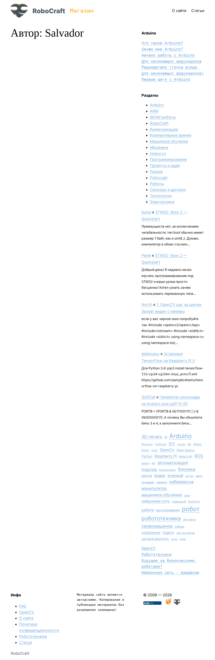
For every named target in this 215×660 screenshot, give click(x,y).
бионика (186, 469)
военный (175, 475)
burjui (146, 212)
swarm (146, 463)
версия (147, 476)
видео (159, 475)
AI (165, 437)
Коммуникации (164, 129)
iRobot (197, 444)
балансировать (167, 469)
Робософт (159, 177)
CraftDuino (161, 444)
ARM (154, 111)
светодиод (189, 519)
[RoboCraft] (177, 603)
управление (151, 533)
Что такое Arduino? (162, 43)
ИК (153, 463)
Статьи (25, 642)
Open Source (185, 450)
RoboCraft (49, 11)
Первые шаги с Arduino (166, 79)
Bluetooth (147, 444)
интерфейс (148, 482)
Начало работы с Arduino (168, 55)
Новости (158, 153)
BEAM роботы (163, 117)
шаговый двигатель (155, 538)
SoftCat (148, 397)
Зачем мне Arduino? (162, 49)
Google (181, 444)
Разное (156, 171)
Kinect (145, 450)
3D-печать (152, 436)
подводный (179, 501)
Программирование (168, 159)
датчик (189, 475)
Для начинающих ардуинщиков (172, 61)
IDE (189, 444)
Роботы (157, 184)
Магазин (82, 11)
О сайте (26, 618)
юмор (183, 539)
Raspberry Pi (166, 456)
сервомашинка (157, 526)
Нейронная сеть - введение (170, 572)
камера (162, 482)
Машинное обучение (169, 141)
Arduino (157, 105)
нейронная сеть (156, 501)
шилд (174, 538)
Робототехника (157, 554)
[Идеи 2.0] (168, 603)
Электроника (162, 202)
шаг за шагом (185, 532)
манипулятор (154, 488)
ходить (168, 532)
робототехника (161, 518)
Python (147, 456)
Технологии (161, 196)
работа (148, 510)
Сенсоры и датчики (168, 189)
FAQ (22, 606)
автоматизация (172, 462)
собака (179, 526)
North (147, 304)
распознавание (168, 510)
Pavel (146, 255)
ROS (198, 455)
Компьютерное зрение (170, 135)
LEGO (154, 450)
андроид (149, 469)
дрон (199, 475)
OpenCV (167, 450)
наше (187, 495)
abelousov (151, 354)
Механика (159, 147)
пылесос (194, 501)
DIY (172, 443)
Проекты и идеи (165, 165)
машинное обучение (162, 494)
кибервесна (181, 481)
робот (191, 509)
